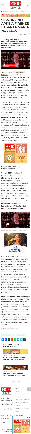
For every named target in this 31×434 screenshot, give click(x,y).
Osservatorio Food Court (24, 11)
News (3, 415)
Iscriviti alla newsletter (21, 402)
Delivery (10, 415)
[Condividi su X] (9, 339)
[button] (2, 5)
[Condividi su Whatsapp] (15, 339)
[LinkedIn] (5, 409)
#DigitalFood (5, 418)
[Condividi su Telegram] (18, 339)
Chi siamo (18, 391)
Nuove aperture (13, 11)
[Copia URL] (24, 339)
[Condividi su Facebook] (3, 339)
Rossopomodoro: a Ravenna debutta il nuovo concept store (14, 374)
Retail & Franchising (10, 355)
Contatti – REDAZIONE (21, 394)
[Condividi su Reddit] (12, 339)
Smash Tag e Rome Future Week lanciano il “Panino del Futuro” (14, 358)
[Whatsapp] (11, 409)
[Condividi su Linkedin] (6, 339)
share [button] (28, 34)
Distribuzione (18, 415)
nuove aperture (8, 335)
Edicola (17, 405)
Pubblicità (18, 397)
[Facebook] (2, 409)
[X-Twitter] (8, 409)
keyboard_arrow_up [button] (29, 389)
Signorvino (20, 335)
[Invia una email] (21, 339)
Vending (4, 422)
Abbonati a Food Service (22, 399)
